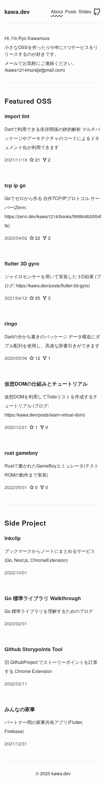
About (57, 11)
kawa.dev (17, 11)
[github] (97, 11)
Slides (85, 11)
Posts (70, 11)
